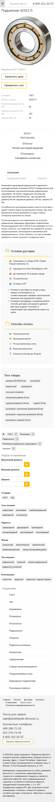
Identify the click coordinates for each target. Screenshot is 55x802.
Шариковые (15, 609)
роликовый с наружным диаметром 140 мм (24, 414)
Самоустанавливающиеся (23, 666)
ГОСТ (12, 595)
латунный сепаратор (14, 392)
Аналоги (42, 178)
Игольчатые (15, 623)
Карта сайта (25, 702)
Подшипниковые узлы (21, 674)
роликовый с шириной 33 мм (18, 420)
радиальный (11, 386)
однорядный (26, 386)
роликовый (35, 381)
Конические (15, 652)
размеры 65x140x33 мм (16, 381)
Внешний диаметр (14, 472)
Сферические (16, 659)
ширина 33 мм (40, 403)
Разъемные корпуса (19, 688)
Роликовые (15, 616)
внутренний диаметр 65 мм (17, 398)
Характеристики (16, 178)
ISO (11, 602)
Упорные (14, 638)
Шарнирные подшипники (22, 681)
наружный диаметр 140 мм (17, 403)
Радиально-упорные (20, 645)
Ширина (14, 481)
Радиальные (15, 631)
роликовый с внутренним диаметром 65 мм (24, 409)
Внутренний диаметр (14, 462)
